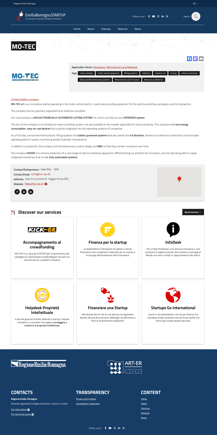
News (144, 418)
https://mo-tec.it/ (34, 184)
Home (144, 399)
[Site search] (195, 16)
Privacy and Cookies (86, 399)
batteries (146, 73)
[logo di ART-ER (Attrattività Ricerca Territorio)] (125, 367)
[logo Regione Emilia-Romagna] (38, 363)
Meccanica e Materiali (153, 79)
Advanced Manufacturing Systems (95, 79)
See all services (191, 212)
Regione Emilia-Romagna (25, 3)
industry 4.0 (160, 73)
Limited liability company (25, 99)
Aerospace (99, 67)
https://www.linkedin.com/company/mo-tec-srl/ (30, 191)
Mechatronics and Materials (122, 67)
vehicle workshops (189, 73)
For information (19, 409)
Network (145, 413)
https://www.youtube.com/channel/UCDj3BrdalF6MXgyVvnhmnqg (24, 191)
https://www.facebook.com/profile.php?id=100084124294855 (17, 191)
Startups (145, 408)
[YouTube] (153, 16)
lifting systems (130, 73)
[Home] (41, 16)
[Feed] (167, 16)
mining (173, 73)
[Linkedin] (162, 16)
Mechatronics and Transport (127, 79)
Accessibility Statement (88, 403)
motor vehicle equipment (108, 73)
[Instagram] (158, 16)
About (144, 403)
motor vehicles (86, 73)
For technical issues (21, 414)
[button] (196, 3)
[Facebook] (149, 16)
